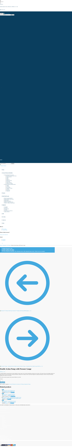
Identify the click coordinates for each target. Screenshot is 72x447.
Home (1, 245)
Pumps (29, 384)
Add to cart (2, 382)
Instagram (3, 240)
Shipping (3, 421)
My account (4, 422)
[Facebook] (2, 431)
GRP (3, 419)
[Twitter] (2, 433)
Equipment (4, 245)
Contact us (4, 420)
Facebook (3, 239)
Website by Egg (9, 441)
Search (13, 14)
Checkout (3, 87)
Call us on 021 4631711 (4, 234)
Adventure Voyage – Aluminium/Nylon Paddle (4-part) (11, 398)
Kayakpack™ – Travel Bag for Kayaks (9, 402)
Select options (13, 396)
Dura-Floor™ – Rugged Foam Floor (8, 395)
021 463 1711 (3, 9)
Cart (3, 423)
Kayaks (3, 418)
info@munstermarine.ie (6, 412)
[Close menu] (0, 0)
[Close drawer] (0, 2)
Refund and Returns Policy (6, 425)
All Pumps (8, 245)
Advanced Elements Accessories (14, 384)
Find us (2, 4)
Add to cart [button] (13, 392)
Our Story (3, 417)
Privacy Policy (4, 426)
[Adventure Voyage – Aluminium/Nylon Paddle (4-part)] (28, 397)
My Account (4, 16)
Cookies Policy (4, 427)
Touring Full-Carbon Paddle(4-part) (8, 391)
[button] (1, 159)
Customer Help (4, 229)
